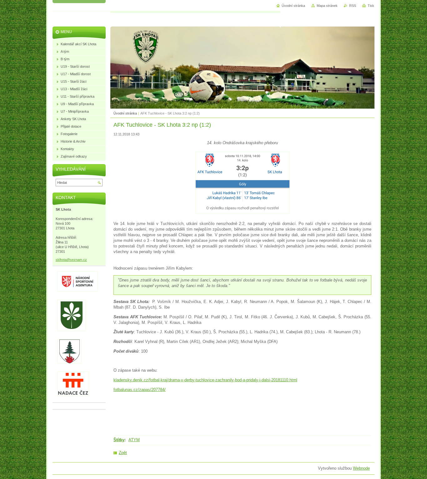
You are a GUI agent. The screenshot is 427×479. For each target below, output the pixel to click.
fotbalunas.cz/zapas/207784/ (139, 389)
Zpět (123, 452)
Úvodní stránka (125, 113)
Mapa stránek (327, 5)
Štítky (118, 439)
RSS (352, 5)
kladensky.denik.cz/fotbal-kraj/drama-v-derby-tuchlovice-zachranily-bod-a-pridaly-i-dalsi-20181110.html (205, 380)
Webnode (361, 468)
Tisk (371, 5)
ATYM (134, 439)
